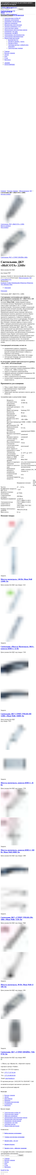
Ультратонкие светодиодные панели (15, 1117)
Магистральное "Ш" (25, 191)
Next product (4, 227)
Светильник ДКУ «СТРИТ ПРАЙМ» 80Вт (14, 257)
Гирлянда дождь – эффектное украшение (15, 1148)
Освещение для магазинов (12, 1121)
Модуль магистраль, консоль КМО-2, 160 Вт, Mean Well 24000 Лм (17, 851)
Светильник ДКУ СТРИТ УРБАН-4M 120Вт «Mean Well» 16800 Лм (16, 715)
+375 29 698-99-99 (18, 15)
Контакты (7, 1105)
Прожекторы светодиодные (13, 1119)
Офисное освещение (10, 1116)
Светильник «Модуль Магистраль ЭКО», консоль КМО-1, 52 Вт (17, 648)
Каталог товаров (12, 191)
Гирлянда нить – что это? (11, 1140)
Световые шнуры (9, 1124)
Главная (3, 191)
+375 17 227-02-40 (9, 1072)
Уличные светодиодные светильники (14, 1137)
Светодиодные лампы (11, 1114)
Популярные (8, 1098)
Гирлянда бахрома (9, 1144)
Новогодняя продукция (11, 1126)
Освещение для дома (11, 1122)
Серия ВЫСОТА (6, 279)
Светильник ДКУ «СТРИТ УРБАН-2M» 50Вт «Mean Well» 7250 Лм (17, 918)
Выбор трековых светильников (12, 1133)
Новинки (7, 1100)
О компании (8, 1103)
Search (21, 9)
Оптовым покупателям (11, 1102)
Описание (7, 287)
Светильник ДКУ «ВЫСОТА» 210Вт (12, 224)
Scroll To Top (5, 1170)
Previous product (6, 194)
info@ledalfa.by (10, 1078)
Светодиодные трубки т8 (12, 1112)
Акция (6, 1097)
